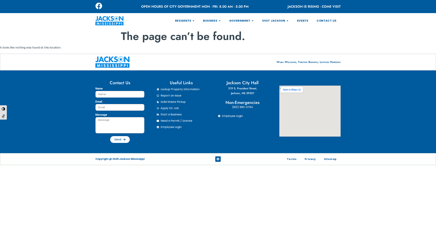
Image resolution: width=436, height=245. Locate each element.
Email (99, 101)
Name (99, 88)
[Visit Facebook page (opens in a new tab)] (98, 6)
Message (101, 114)
